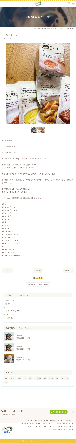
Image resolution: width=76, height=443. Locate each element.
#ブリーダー (31, 284)
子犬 (25, 378)
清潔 (57, 378)
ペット (30, 378)
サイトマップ (68, 429)
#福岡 (40, 284)
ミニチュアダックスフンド (13, 311)
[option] (38, 83)
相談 (6, 382)
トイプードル (9, 318)
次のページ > (68, 270)
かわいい (51, 378)
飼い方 (7, 304)
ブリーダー (12, 378)
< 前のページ (7, 270)
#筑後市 (46, 284)
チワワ (7, 307)
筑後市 (19, 378)
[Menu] (73, 3)
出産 (45, 378)
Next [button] (72, 83)
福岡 (6, 378)
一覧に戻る (38, 270)
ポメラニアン (9, 314)
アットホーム (64, 378)
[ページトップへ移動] (73, 412)
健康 (40, 378)
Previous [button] (4, 83)
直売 (35, 378)
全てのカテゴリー (11, 300)
